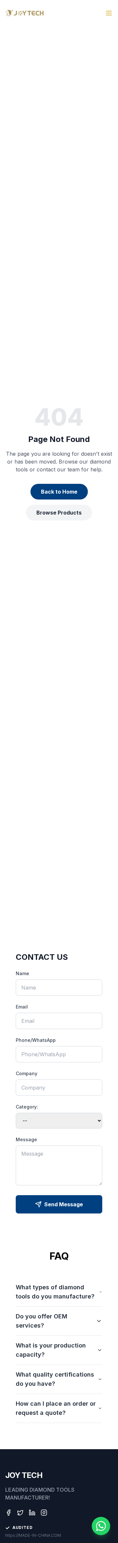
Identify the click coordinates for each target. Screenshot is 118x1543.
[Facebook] (8, 1512)
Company (26, 1073)
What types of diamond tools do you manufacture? (55, 1292)
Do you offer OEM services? (41, 1321)
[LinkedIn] (32, 1512)
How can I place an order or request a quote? (56, 1408)
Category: (27, 1107)
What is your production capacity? (51, 1350)
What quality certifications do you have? (55, 1379)
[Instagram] (44, 1512)
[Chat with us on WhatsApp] (101, 1526)
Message (26, 1139)
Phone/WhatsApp (36, 1040)
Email (22, 1006)
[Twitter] (20, 1512)
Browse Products (59, 512)
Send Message (63, 1204)
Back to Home (59, 491)
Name (22, 973)
